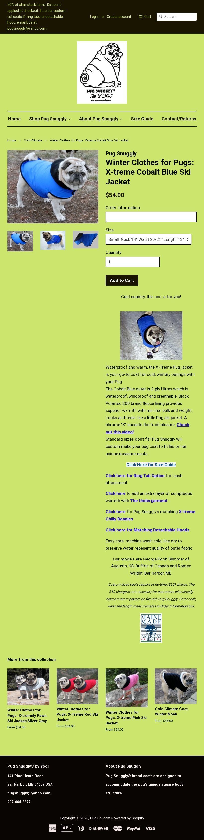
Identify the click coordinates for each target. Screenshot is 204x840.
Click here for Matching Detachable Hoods (147, 529)
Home (14, 118)
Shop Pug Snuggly (48, 118)
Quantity (113, 252)
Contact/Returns (179, 118)
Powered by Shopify (127, 818)
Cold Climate (33, 140)
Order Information (123, 207)
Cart (147, 17)
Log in (94, 17)
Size (110, 229)
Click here (116, 493)
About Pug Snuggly (99, 118)
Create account (119, 17)
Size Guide (142, 118)
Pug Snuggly (100, 818)
